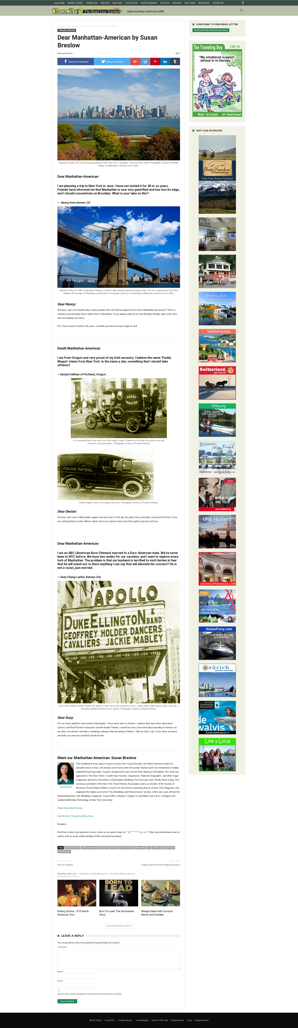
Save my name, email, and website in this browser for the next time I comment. (89, 994)
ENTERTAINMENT (149, 3)
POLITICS (165, 3)
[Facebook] (242, 3)
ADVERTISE (218, 3)
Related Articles (67, 873)
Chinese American (90, 847)
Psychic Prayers (65, 863)
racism (171, 847)
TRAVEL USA (92, 3)
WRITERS (105, 3)
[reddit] (145, 61)
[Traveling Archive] (109, 10)
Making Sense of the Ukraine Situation (161, 863)
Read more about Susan (69, 808)
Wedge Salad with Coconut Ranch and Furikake (157, 913)
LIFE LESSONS (131, 3)
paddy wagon (159, 847)
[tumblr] (175, 61)
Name (60, 971)
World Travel (95, 1020)
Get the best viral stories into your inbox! (211, 30)
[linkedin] (165, 61)
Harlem (114, 847)
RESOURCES (204, 3)
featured (104, 847)
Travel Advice (71, 26)
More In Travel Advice (122, 873)
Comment (62, 947)
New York (140, 847)
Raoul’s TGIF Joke (160, 1020)
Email (60, 981)
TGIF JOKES (189, 3)
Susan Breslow (66, 53)
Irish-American (126, 847)
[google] (135, 61)
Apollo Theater (72, 847)
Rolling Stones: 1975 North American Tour (73, 913)
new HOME (59, 3)
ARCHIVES (117, 3)
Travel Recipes (142, 1020)
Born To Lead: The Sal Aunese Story (116, 913)
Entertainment (177, 1020)
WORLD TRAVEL (75, 3)
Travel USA (109, 1020)
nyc (148, 847)
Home (59, 26)
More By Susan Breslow (93, 873)
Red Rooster (64, 851)
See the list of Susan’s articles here (75, 816)
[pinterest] (155, 61)
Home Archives (202, 1020)
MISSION (177, 3)
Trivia (189, 1020)
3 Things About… (125, 1020)
